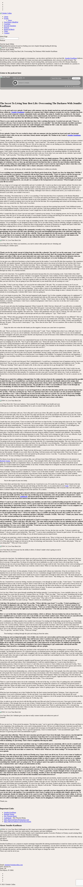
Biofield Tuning (5, 461)
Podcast (6, 27)
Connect (6, 33)
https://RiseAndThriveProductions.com (16, 820)
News (10, 20)
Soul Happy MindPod (11, 22)
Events (6, 18)
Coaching (7, 24)
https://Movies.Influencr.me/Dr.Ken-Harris (17, 821)
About (6, 17)
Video (6, 31)
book (66, 486)
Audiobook (7, 818)
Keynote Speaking (10, 26)
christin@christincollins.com (14, 865)
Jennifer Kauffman (71, 58)
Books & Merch (9, 29)
